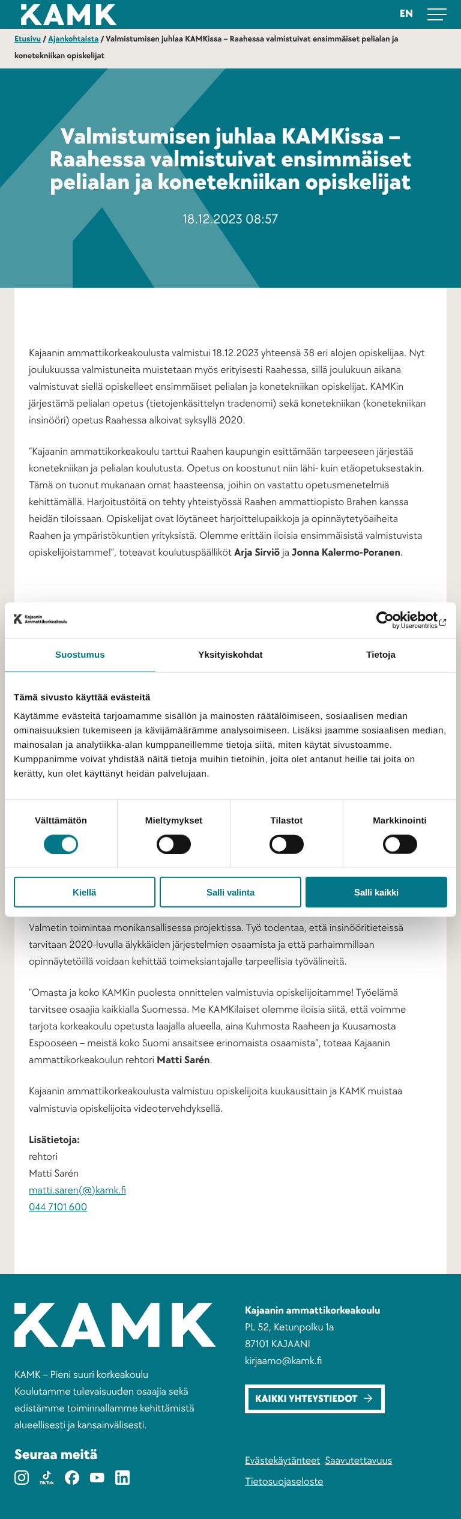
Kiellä (84, 892)
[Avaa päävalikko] (437, 14)
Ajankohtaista (73, 39)
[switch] (174, 843)
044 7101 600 (58, 1207)
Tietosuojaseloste (284, 1482)
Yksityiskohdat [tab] (230, 654)
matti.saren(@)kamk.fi (77, 1190)
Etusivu (27, 39)
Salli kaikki (376, 892)
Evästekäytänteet (282, 1461)
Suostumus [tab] (80, 654)
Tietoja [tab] (381, 654)
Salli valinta (230, 892)
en (406, 14)
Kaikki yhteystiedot (306, 1399)
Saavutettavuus (358, 1461)
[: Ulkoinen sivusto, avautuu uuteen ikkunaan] (394, 620)
